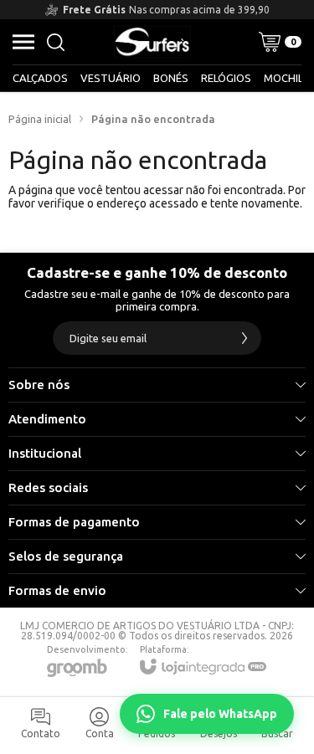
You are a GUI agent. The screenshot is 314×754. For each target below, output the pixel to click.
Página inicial (39, 119)
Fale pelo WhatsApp (220, 714)
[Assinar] (244, 338)
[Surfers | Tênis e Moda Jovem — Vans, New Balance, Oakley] (152, 42)
